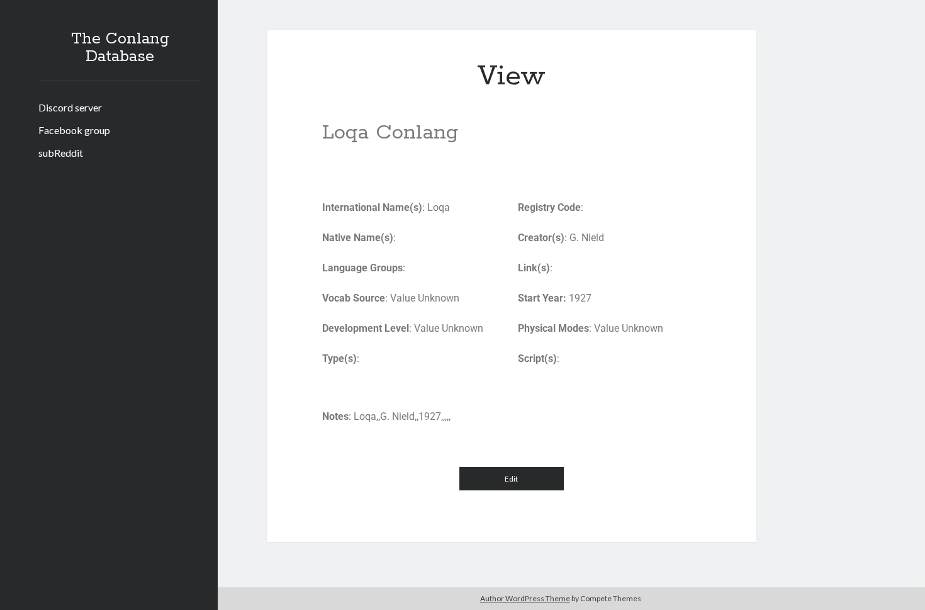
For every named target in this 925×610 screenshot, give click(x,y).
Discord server (70, 107)
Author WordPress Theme (525, 598)
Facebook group (74, 130)
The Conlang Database (120, 48)
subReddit (60, 153)
